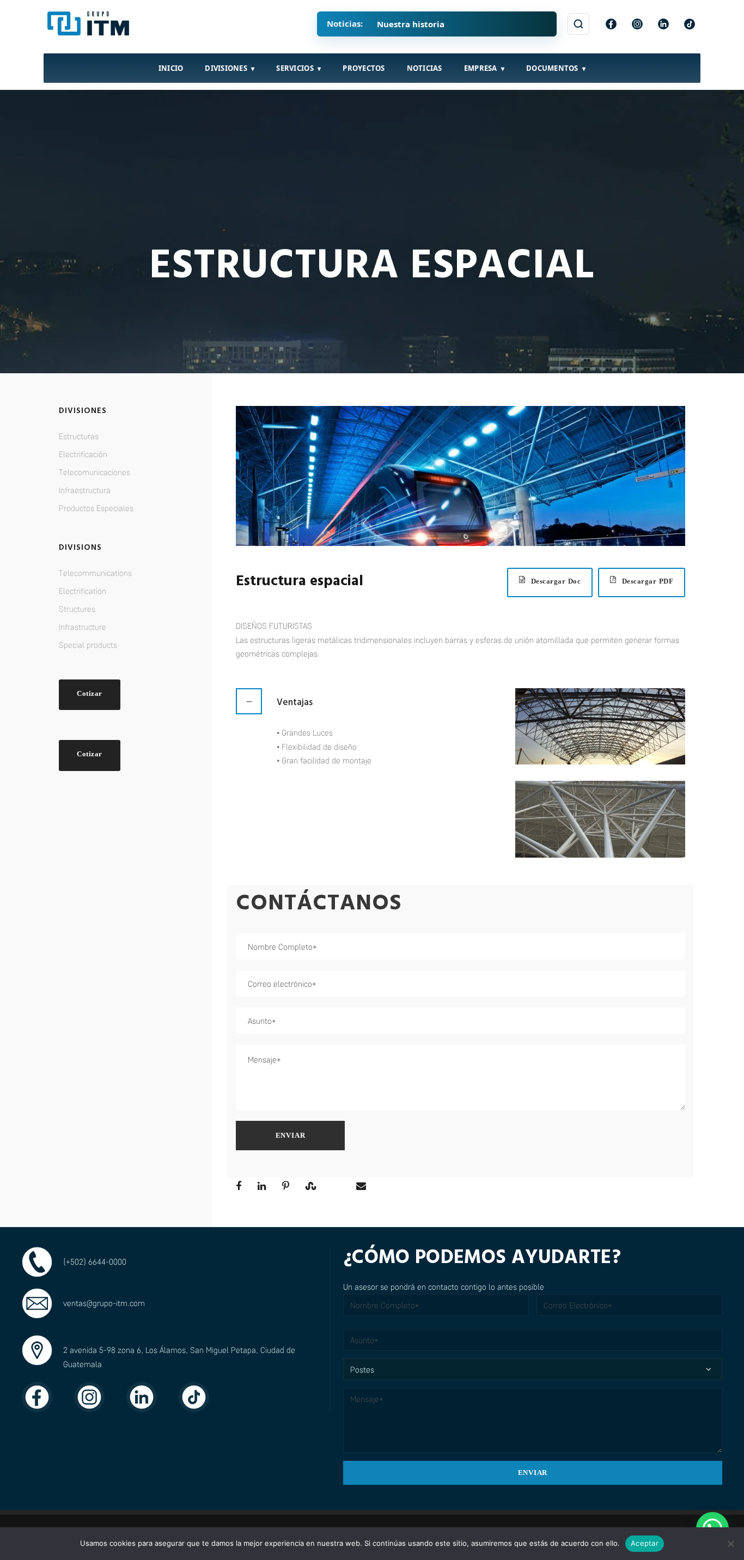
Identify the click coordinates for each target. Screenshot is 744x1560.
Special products (88, 645)
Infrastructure (82, 627)
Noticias (424, 68)
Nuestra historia (410, 24)
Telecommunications (95, 573)
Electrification (82, 591)
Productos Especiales (96, 508)
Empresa (480, 68)
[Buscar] (578, 24)
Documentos (552, 68)
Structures (77, 609)
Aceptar (644, 1543)
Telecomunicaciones (94, 472)
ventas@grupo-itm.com (104, 1303)
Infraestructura (85, 490)
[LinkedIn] (663, 24)
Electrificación (83, 454)
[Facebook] (611, 24)
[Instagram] (637, 24)
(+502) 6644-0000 (94, 1261)
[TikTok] (689, 24)
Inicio (171, 68)
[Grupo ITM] (90, 24)
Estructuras (79, 436)
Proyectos (364, 68)
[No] (730, 1543)
